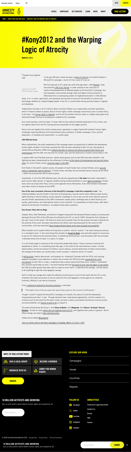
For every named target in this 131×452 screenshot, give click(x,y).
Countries (74, 378)
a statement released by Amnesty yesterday (43, 285)
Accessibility (33, 437)
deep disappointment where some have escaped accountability (74, 225)
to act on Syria (74, 233)
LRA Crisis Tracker (62, 87)
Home (4, 19)
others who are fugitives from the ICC (57, 310)
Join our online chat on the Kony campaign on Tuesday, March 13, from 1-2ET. (53, 322)
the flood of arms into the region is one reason (90, 265)
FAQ (88, 418)
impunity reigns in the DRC (58, 163)
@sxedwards (43, 318)
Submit (19, 412)
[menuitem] (7, 3)
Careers (90, 422)
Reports (73, 386)
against (90, 181)
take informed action (51, 313)
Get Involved (77, 11)
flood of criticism (81, 77)
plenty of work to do (49, 303)
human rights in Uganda (44, 114)
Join (116, 3)
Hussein (25, 310)
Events (89, 413)
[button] (26, 3)
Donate (127, 2)
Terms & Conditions (56, 437)
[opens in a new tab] (32, 81)
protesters (97, 181)
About (103, 11)
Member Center (8, 3)
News (95, 11)
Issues (53, 11)
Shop (18, 3)
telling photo (28, 256)
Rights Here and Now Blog (16, 19)
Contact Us (91, 409)
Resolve (96, 85)
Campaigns (64, 11)
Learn (87, 11)
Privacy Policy (43, 437)
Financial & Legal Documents (97, 405)
